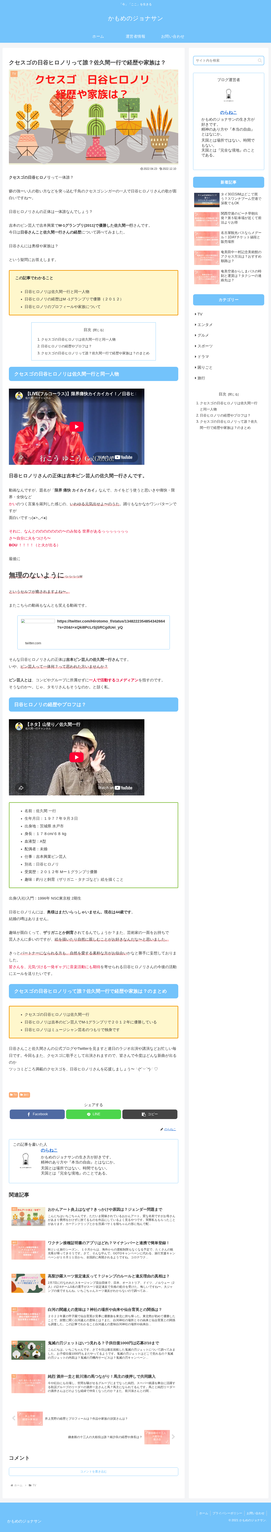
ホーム (203, 1513)
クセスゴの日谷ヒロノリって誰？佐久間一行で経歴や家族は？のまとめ (95, 353)
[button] (149, 1114)
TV (15, 1094)
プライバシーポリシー (227, 1513)
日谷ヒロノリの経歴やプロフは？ (66, 346)
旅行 (26, 1094)
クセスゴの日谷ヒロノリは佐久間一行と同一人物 (78, 339)
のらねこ (49, 1150)
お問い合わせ (255, 1513)
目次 (87, 330)
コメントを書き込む (93, 1471)
